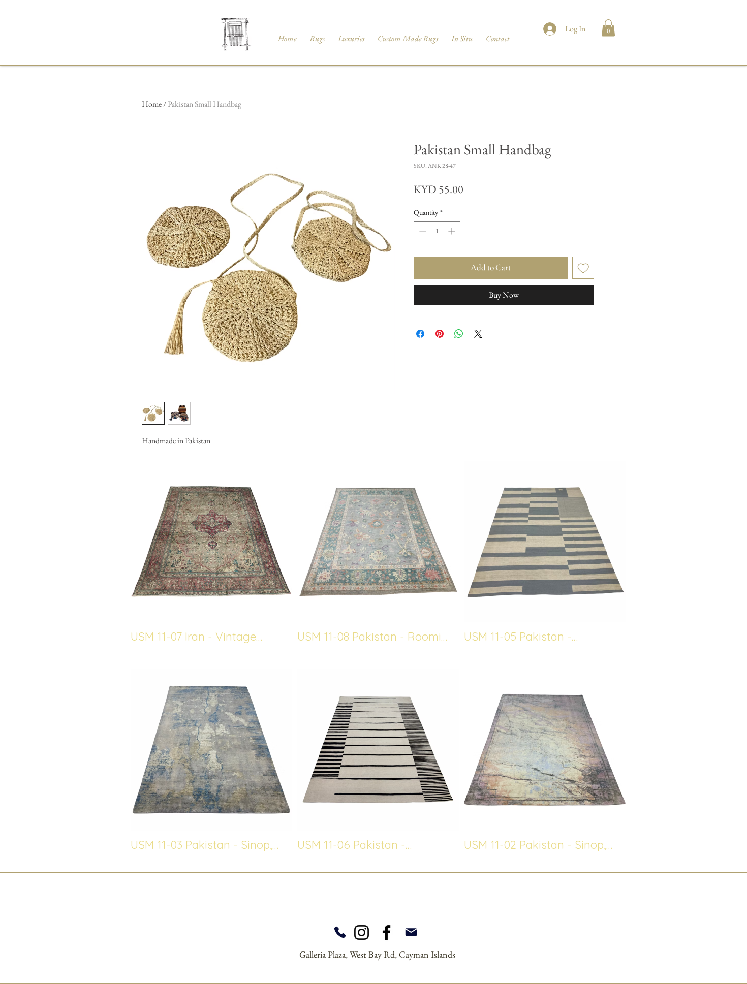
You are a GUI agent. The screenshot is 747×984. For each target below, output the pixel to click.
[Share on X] (478, 334)
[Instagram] (361, 932)
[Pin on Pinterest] (439, 334)
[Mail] (410, 932)
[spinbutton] (437, 231)
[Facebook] (386, 932)
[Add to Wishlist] (583, 268)
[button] (608, 27)
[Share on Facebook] (420, 334)
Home (152, 104)
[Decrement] (421, 231)
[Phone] (340, 932)
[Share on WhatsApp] (459, 334)
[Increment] (452, 231)
